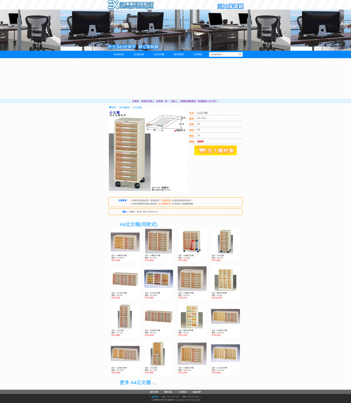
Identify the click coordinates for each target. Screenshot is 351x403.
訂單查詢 (198, 54)
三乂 (113, 5)
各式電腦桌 (124, 107)
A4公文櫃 (137, 107)
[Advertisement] (175, 79)
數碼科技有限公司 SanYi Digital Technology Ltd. (136, 5)
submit (240, 56)
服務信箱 (155, 397)
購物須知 (168, 392)
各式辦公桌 (119, 54)
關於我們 (154, 392)
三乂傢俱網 (230, 6)
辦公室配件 (179, 54)
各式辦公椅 (139, 54)
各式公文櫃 (159, 54)
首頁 (114, 107)
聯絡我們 (197, 392)
